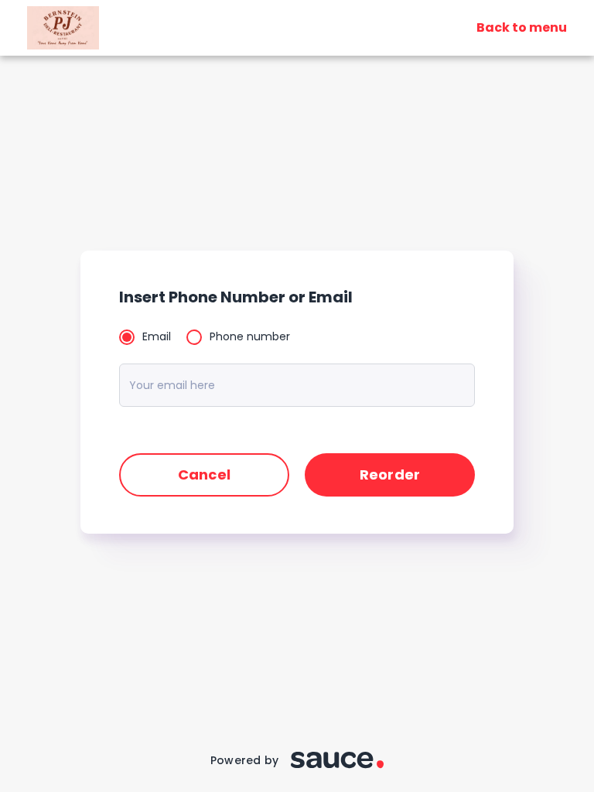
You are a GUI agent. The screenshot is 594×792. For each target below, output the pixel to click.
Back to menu (521, 28)
